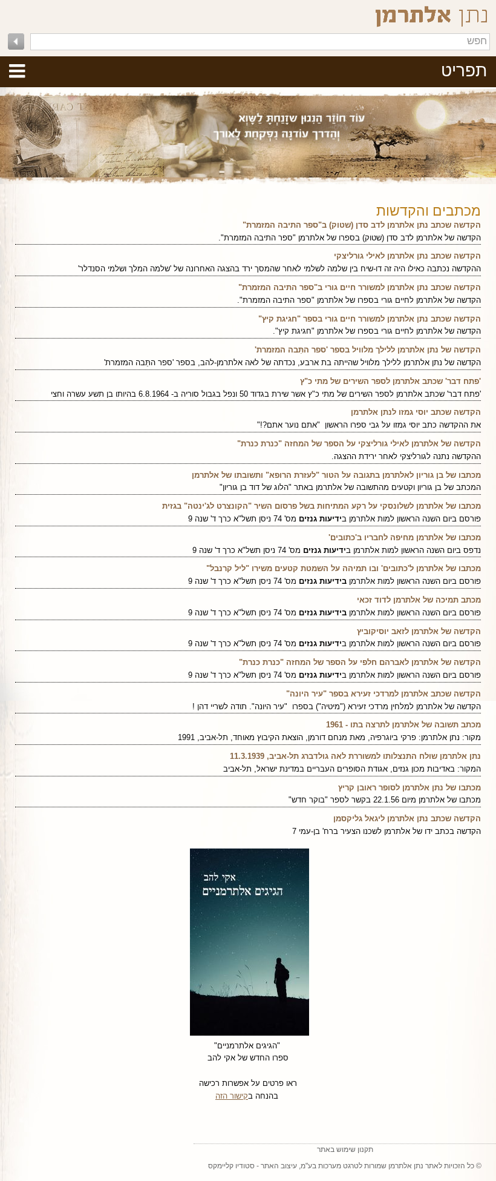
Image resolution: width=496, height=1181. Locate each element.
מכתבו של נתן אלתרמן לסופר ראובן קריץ (409, 787)
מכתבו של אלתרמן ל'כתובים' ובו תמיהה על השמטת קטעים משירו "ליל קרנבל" (343, 568)
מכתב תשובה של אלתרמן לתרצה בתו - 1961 (403, 724)
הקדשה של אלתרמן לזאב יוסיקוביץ (419, 631)
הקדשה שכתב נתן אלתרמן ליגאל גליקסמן (407, 818)
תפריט (464, 70)
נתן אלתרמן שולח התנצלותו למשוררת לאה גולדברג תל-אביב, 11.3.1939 (355, 756)
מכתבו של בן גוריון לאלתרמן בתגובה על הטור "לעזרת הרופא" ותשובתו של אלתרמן (336, 475)
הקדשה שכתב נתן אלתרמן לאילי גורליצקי (407, 255)
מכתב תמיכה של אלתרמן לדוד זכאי (419, 599)
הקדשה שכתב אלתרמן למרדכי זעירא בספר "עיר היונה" (383, 693)
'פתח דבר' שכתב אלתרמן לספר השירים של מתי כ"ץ (390, 381)
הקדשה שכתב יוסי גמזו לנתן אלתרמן (416, 412)
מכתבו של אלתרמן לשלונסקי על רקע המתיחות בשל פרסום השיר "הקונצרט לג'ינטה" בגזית (321, 506)
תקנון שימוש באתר (345, 1149)
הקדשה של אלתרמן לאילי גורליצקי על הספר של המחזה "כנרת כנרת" (359, 443)
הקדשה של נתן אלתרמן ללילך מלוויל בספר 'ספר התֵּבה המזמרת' (368, 349)
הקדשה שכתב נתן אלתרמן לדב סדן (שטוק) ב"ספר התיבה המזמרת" (362, 225)
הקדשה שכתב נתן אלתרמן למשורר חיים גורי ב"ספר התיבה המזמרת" (359, 287)
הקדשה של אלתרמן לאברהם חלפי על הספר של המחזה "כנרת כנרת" (360, 662)
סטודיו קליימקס (231, 1166)
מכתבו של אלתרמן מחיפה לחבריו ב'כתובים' (404, 537)
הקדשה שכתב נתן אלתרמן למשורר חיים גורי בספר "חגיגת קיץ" (369, 318)
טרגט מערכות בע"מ (330, 1166)
